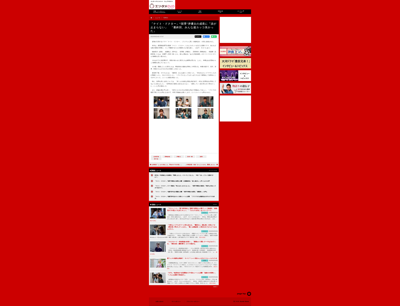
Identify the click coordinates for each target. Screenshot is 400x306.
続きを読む (153, 220)
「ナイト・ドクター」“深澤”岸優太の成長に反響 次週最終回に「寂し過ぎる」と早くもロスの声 (182, 181)
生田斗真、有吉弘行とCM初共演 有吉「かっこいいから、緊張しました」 (195, 164)
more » (215, 286)
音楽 (200, 11)
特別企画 (220, 11)
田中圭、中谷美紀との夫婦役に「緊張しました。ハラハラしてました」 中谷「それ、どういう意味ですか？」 (184, 176)
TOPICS (165, 18)
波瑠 (201, 156)
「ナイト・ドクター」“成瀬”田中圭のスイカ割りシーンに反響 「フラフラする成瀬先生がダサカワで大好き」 (185, 197)
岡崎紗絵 (167, 156)
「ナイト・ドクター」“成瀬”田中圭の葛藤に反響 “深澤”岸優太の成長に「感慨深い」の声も (181, 191)
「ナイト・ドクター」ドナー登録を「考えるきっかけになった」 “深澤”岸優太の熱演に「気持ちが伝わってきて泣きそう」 (185, 186)
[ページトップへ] (244, 295)
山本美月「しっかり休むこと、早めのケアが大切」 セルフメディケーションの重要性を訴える (179, 164)
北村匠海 (156, 156)
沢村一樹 (190, 156)
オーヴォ (240, 11)
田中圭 (156, 159)
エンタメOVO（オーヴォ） (162, 6)
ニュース (179, 11)
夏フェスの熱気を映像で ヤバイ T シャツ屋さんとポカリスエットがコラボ (192, 258)
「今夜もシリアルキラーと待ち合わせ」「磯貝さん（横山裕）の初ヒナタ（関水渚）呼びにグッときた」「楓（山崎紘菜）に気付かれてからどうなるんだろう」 (192, 227)
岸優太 (179, 156)
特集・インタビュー (159, 11)
